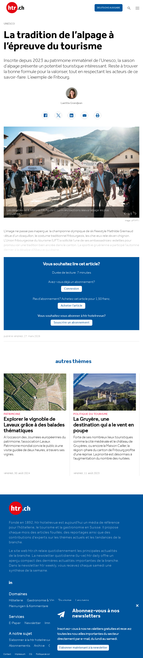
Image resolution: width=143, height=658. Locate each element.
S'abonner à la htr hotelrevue (30, 640)
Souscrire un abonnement (71, 322)
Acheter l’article (71, 305)
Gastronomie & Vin (40, 600)
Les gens (82, 600)
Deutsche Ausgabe (108, 7)
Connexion (71, 288)
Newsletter (33, 623)
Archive (39, 645)
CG (30, 654)
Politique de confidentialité (48, 654)
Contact (7, 654)
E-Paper (15, 623)
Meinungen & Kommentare (28, 606)
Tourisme (65, 600)
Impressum (20, 654)
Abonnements (19, 645)
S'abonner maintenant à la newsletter (83, 647)
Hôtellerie (16, 600)
